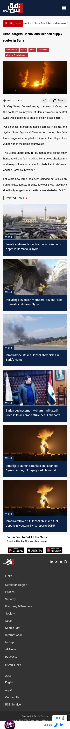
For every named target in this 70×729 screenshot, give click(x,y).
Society (10, 613)
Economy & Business (18, 606)
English (9, 683)
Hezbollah (43, 50)
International (11, 50)
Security (10, 599)
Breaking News (13, 23)
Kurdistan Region (16, 584)
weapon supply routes (16, 55)
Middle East (12, 628)
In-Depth (10, 642)
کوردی (8, 690)
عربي (8, 676)
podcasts (11, 656)
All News (11, 649)
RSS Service (13, 704)
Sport (8, 620)
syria (23, 50)
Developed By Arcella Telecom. (35, 716)
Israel (32, 50)
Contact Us (12, 697)
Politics (9, 592)
